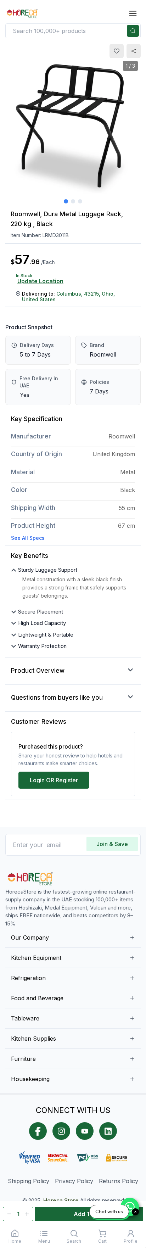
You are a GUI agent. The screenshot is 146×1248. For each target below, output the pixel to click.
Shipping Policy (28, 1181)
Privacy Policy (74, 1181)
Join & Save (112, 843)
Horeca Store (61, 1200)
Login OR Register (54, 780)
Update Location (40, 281)
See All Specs (28, 538)
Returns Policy (118, 1181)
